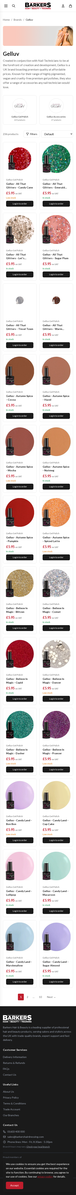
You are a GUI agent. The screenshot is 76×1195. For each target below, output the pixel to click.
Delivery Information (15, 1057)
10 (40, 996)
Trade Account (11, 1109)
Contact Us (9, 1074)
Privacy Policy (11, 1097)
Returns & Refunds (14, 1062)
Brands (18, 19)
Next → (51, 996)
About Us (8, 1091)
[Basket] (70, 5)
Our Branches (11, 1115)
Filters (33, 134)
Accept (14, 1185)
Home (6, 19)
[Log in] (63, 5)
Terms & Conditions (14, 1103)
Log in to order (20, 203)
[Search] (13, 5)
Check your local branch (38, 1146)
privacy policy (45, 1176)
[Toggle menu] (6, 6)
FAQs (6, 1068)
